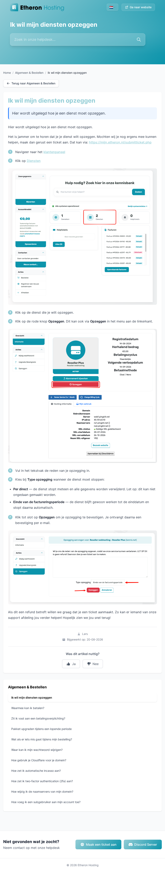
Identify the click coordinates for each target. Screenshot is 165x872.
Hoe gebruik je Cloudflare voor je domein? (38, 760)
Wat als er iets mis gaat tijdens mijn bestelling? (41, 739)
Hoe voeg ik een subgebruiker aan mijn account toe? (45, 802)
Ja (74, 664)
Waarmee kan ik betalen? (27, 708)
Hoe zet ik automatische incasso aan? (36, 770)
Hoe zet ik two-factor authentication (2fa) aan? (42, 781)
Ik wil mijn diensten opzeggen (31, 697)
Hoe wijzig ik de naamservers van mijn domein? (42, 791)
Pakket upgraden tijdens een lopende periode (41, 729)
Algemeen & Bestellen (29, 72)
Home (7, 72)
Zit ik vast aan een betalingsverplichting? (38, 718)
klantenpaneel (54, 152)
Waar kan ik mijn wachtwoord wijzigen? (37, 749)
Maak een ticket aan (101, 844)
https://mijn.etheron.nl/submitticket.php (120, 142)
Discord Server (145, 844)
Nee (96, 664)
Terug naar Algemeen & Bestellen (33, 83)
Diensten (34, 161)
